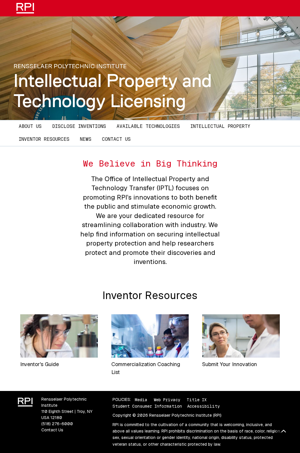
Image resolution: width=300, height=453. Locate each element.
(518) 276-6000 (57, 423)
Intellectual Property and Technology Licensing (112, 90)
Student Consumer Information (147, 406)
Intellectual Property (220, 126)
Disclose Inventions (79, 126)
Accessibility (203, 406)
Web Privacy (167, 399)
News (85, 139)
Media (141, 399)
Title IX (197, 399)
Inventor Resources (44, 139)
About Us (30, 126)
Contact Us (116, 139)
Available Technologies (148, 126)
